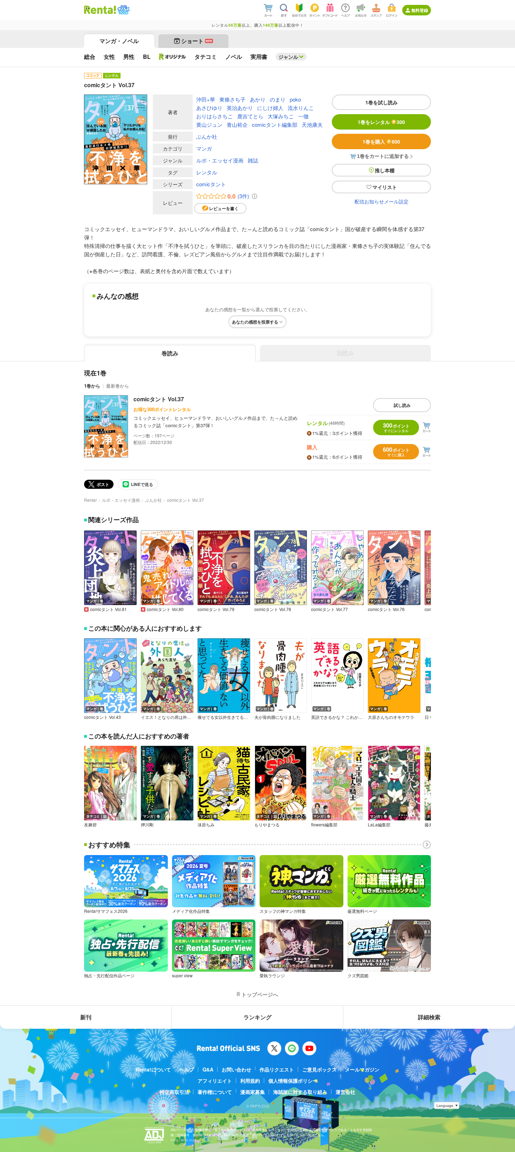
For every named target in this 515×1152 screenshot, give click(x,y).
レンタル (206, 172)
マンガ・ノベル (119, 41)
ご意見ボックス (319, 1069)
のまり (278, 99)
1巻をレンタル (381, 121)
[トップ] (100, 10)
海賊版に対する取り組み (300, 1091)
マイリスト (384, 186)
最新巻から (117, 385)
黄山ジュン (209, 124)
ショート (196, 41)
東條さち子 (232, 99)
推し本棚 (384, 170)
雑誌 (253, 160)
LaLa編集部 (379, 824)
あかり (258, 99)
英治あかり (240, 107)
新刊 (85, 1017)
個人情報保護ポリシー (292, 1080)
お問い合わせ (236, 1069)
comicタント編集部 (274, 124)
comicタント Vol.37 (158, 399)
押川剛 (147, 824)
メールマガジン (362, 1069)
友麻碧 (90, 824)
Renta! (90, 500)
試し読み (402, 405)
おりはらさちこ (214, 116)
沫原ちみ (206, 824)
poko (295, 99)
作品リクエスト (277, 1069)
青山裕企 (237, 124)
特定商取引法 (174, 1091)
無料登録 (419, 10)
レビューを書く (224, 208)
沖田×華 (205, 99)
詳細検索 (429, 1017)
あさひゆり (209, 107)
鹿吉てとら (250, 116)
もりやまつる (267, 824)
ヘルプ (186, 1069)
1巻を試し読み (381, 102)
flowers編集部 (324, 824)
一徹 (303, 116)
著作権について (215, 1091)
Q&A (207, 1069)
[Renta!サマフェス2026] (123, 9)
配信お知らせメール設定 (381, 201)
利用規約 (250, 1080)
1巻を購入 (381, 141)
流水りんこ (301, 107)
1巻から (92, 385)
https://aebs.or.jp (183, 1140)
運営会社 (345, 1091)
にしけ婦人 (270, 107)
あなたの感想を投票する (255, 322)
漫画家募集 (252, 1091)
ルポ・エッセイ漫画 (219, 160)
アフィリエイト (215, 1080)
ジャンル (288, 56)
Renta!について (153, 1069)
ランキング (257, 1017)
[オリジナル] (172, 57)
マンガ (204, 148)
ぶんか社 (206, 136)
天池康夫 (312, 124)
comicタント (211, 184)
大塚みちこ (281, 116)
